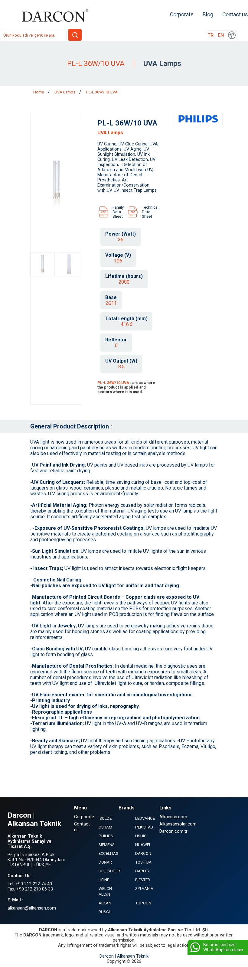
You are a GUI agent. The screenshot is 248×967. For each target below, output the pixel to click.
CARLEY (142, 871)
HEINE (104, 879)
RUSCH (105, 912)
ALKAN (105, 903)
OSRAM (105, 827)
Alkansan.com (173, 816)
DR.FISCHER (109, 871)
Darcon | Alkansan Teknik (124, 956)
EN (221, 35)
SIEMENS (107, 844)
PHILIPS (106, 836)
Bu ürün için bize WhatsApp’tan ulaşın (223, 947)
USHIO (141, 836)
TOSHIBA (143, 862)
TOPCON (143, 903)
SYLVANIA (144, 888)
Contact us (235, 14)
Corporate (182, 14)
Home (39, 92)
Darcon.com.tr (173, 831)
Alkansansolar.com (178, 824)
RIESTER (142, 879)
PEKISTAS (144, 827)
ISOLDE (105, 818)
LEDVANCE (145, 818)
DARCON (143, 853)
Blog (208, 14)
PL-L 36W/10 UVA (102, 92)
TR (211, 35)
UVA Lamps (65, 92)
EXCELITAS (108, 853)
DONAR (105, 862)
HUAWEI (142, 844)
